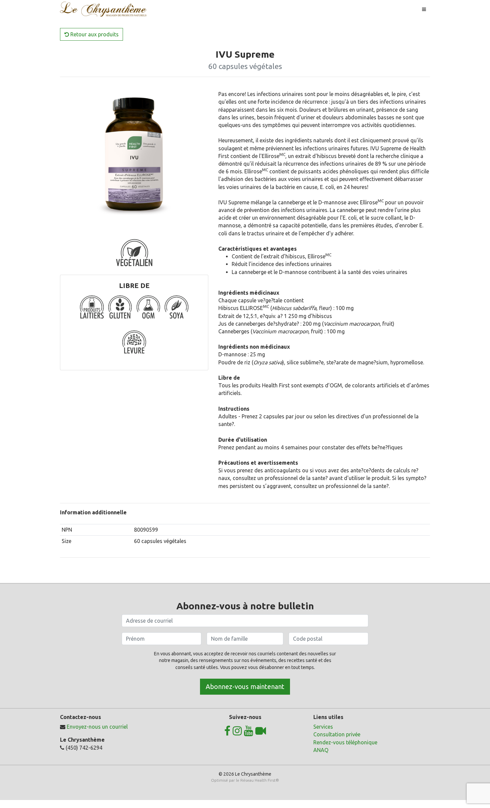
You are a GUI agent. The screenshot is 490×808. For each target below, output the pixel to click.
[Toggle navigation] (424, 9)
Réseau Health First (258, 780)
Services (323, 727)
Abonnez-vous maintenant (245, 686)
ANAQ (320, 750)
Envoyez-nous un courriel (97, 727)
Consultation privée (336, 734)
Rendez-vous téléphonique (345, 742)
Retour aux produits (94, 34)
